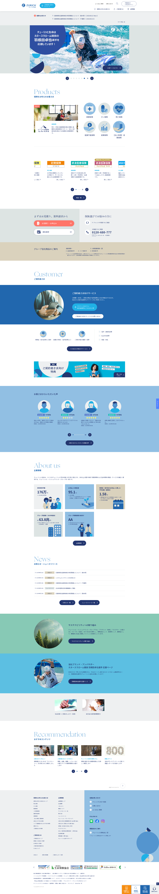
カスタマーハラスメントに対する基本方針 (65, 878)
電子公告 (60, 813)
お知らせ (36, 855)
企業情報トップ (61, 801)
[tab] (71, 78)
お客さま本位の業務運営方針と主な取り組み (68, 821)
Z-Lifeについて (37, 848)
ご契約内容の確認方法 (38, 846)
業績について (61, 808)
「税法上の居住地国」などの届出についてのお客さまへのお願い (48, 881)
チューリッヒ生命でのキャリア (65, 838)
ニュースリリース (62, 816)
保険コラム (36, 826)
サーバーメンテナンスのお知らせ (41, 883)
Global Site (77, 883)
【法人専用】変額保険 (38, 818)
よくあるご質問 (99, 4)
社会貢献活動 (61, 833)
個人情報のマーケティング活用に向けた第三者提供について (66, 873)
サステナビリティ (62, 828)
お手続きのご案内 (37, 843)
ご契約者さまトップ (38, 838)
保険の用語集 (45, 855)
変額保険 (36, 816)
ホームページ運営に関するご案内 (71, 876)
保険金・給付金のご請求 (39, 841)
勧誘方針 (82, 873)
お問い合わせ (109, 4)
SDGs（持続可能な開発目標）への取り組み (68, 831)
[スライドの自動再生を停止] (88, 78)
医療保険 (36, 808)
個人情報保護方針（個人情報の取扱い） (42, 873)
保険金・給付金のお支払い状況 (65, 826)
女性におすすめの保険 (38, 821)
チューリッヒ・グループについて (65, 818)
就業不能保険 (37, 813)
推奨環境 (52, 883)
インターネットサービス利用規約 (55, 876)
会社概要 (60, 803)
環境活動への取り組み (63, 836)
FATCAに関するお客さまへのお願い (83, 878)
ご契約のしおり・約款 (58, 855)
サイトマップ (71, 883)
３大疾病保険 (37, 811)
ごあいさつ (60, 806)
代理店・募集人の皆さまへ (61, 883)
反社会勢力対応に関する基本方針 (87, 876)
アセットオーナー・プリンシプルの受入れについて (75, 881)
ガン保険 (36, 806)
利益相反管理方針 (37, 878)
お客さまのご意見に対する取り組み (66, 823)
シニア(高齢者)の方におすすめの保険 (42, 823)
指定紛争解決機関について (49, 878)
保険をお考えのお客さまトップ (40, 801)
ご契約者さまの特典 (38, 828)
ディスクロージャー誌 (63, 811)
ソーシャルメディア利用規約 (40, 876)
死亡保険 (36, 803)
